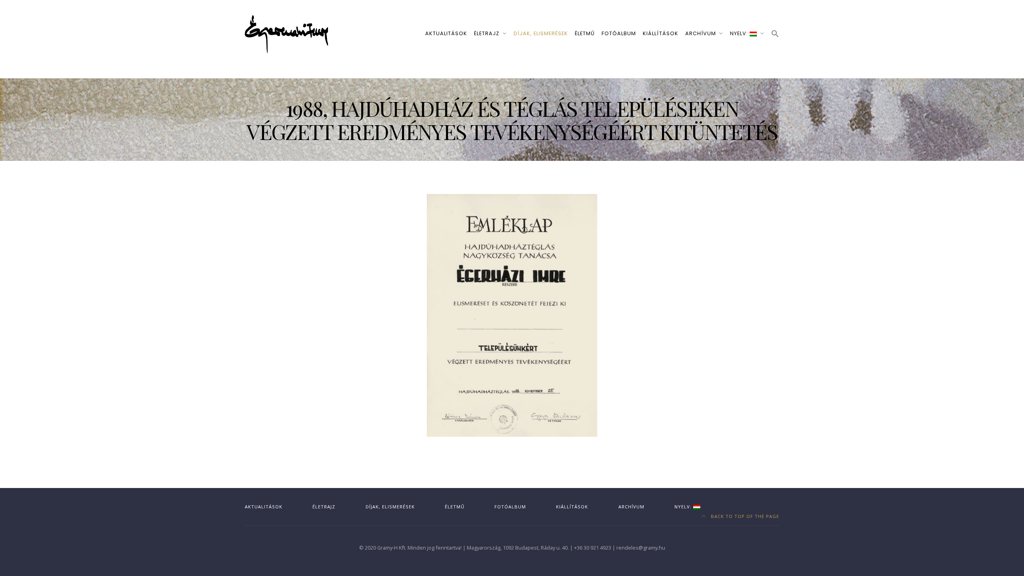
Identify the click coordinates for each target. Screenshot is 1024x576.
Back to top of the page (744, 516)
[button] (775, 34)
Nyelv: (740, 33)
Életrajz (486, 33)
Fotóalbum (619, 33)
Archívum (700, 33)
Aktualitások (446, 33)
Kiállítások (660, 33)
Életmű (585, 33)
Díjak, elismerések (541, 33)
